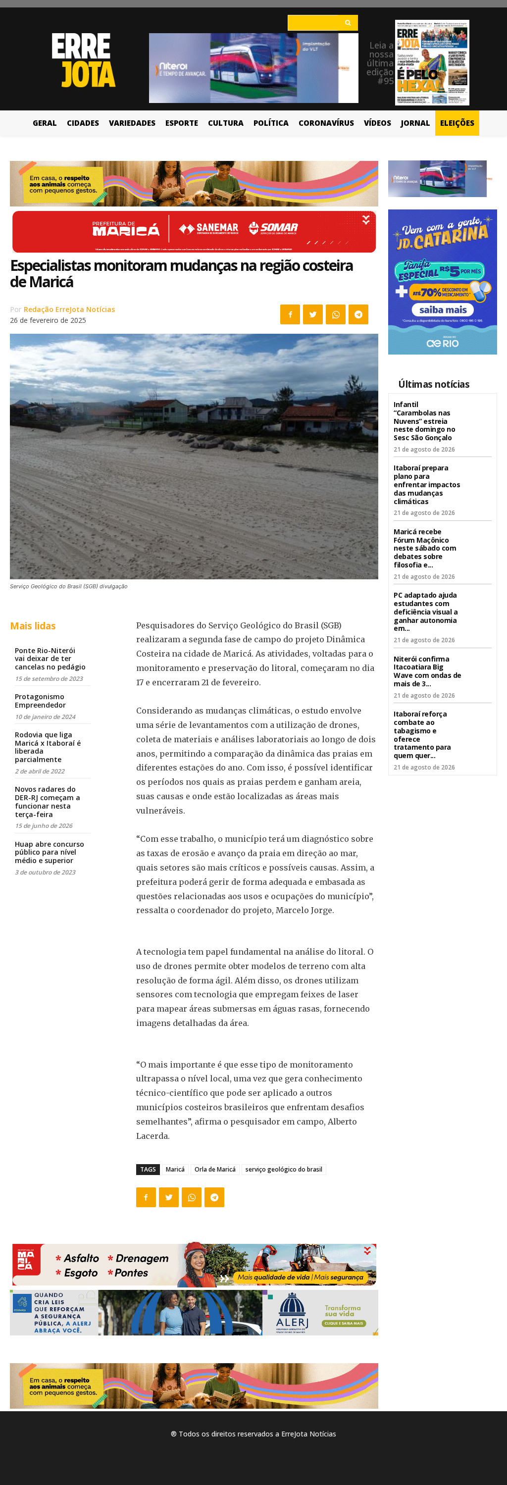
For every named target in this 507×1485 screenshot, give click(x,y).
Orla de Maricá (215, 1169)
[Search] (348, 23)
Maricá (175, 1169)
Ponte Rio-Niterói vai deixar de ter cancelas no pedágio (50, 659)
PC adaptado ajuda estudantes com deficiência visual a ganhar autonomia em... (425, 611)
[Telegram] (358, 314)
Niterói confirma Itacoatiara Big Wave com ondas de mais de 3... (427, 671)
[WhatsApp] (336, 314)
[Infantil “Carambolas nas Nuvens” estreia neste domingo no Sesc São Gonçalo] (479, 411)
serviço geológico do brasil (284, 1169)
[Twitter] (313, 314)
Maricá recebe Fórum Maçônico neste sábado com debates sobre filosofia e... (425, 548)
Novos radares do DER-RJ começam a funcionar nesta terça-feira (47, 801)
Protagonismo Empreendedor (40, 701)
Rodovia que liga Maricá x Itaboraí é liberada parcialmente (48, 747)
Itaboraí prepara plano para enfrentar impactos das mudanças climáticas (427, 484)
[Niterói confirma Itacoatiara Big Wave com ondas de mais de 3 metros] (479, 665)
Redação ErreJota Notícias (69, 309)
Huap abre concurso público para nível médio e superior (49, 852)
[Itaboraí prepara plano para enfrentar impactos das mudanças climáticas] (479, 474)
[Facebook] (290, 314)
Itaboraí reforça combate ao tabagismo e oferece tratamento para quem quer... (422, 734)
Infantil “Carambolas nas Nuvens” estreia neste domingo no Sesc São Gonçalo (424, 421)
